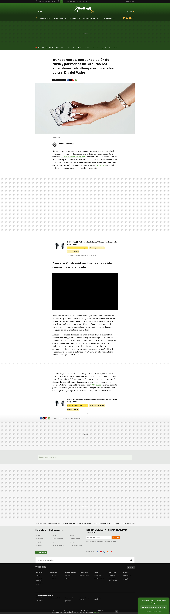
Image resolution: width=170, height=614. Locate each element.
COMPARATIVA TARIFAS (90, 18)
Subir (129, 567)
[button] (66, 144)
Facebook (68, 80)
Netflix (116, 48)
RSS (108, 551)
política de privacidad (110, 541)
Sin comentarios (60, 80)
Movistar (38, 535)
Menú (40, 12)
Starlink (80, 48)
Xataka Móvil (85, 9)
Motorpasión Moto (99, 578)
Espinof (67, 578)
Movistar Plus (71, 48)
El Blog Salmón (127, 575)
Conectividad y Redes (76, 545)
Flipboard (124, 18)
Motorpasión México (97, 598)
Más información (98, 612)
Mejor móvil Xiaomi (105, 523)
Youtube (130, 18)
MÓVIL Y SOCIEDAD (60, 18)
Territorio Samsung (75, 538)
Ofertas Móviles (76, 418)
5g (53, 542)
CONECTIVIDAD (45, 18)
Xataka (38, 575)
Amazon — (73, 252)
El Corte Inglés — (97, 248)
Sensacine (68, 575)
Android (38, 542)
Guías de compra (64, 418)
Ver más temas (41, 552)
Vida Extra (53, 578)
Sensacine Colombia (68, 601)
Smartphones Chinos (59, 545)
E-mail (76, 80)
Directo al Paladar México (84, 598)
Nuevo (129, 12)
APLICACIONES (75, 18)
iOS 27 (56, 48)
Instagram (127, 18)
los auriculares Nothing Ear (72, 156)
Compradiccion (113, 580)
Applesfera (39, 580)
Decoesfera (112, 578)
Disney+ (123, 48)
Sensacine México (70, 598)
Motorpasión (97, 575)
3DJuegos (53, 575)
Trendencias (112, 575)
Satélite (63, 48)
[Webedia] (40, 567)
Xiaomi (72, 535)
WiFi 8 (51, 48)
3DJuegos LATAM (55, 598)
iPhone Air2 (116, 523)
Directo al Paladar (84, 575)
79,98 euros (101, 165)
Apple (54, 535)
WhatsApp (87, 48)
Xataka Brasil (39, 600)
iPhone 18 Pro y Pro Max (84, 523)
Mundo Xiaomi (40, 587)
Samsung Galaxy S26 (69, 523)
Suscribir (116, 537)
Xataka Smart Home (39, 583)
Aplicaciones (39, 538)
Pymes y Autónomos (126, 578)
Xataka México (40, 598)
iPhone (72, 542)
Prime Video (108, 48)
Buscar (131, 560)
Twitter (133, 18)
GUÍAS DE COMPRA (108, 18)
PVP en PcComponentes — (77, 248)
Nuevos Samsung (98, 48)
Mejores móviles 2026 (54, 523)
